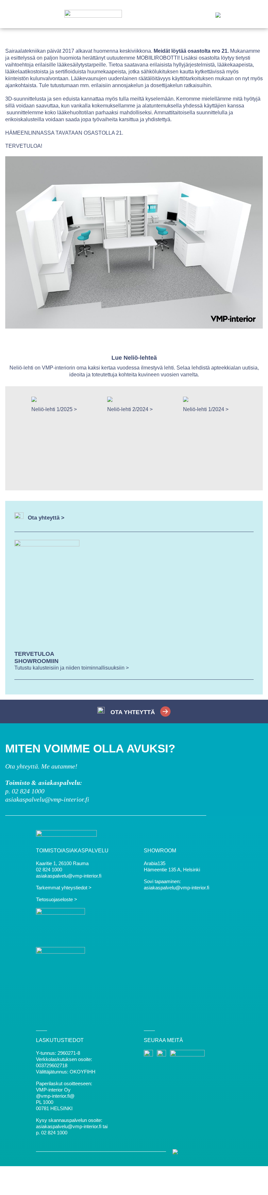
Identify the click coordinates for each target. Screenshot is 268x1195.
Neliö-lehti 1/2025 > (54, 409)
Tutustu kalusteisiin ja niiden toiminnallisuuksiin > (71, 668)
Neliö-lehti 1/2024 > (205, 409)
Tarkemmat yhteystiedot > (64, 887)
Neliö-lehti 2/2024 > (130, 409)
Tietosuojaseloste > (56, 899)
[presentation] (18, 438)
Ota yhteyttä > (46, 518)
